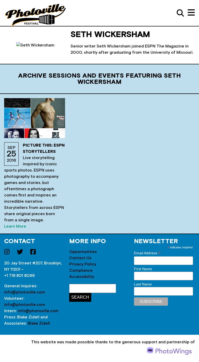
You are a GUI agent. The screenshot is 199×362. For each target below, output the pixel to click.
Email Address (147, 253)
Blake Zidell (39, 323)
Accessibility (81, 277)
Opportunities (83, 252)
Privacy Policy (82, 264)
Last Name (143, 284)
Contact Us (80, 258)
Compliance (81, 270)
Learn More (15, 226)
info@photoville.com (24, 292)
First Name (143, 269)
